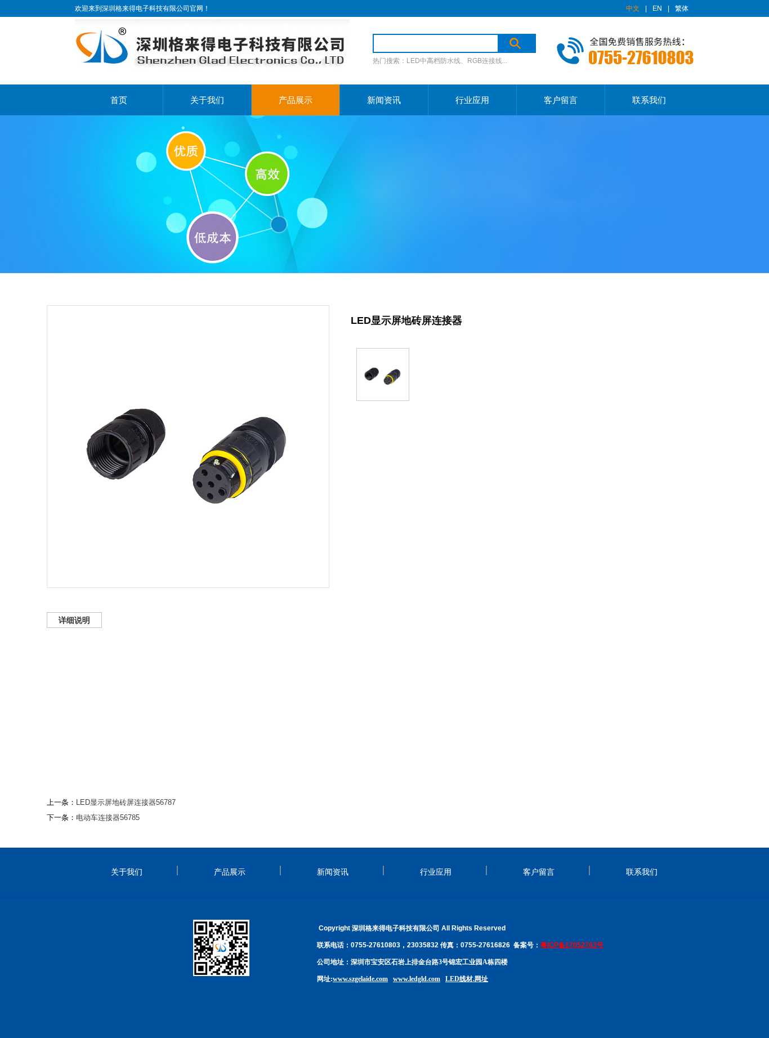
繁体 (681, 8)
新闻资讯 (384, 100)
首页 (118, 100)
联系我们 (649, 100)
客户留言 (561, 100)
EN (657, 8)
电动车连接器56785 (108, 817)
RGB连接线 (484, 61)
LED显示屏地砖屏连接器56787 (126, 802)
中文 (633, 8)
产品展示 (295, 100)
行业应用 (472, 100)
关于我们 (207, 100)
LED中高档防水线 (433, 61)
